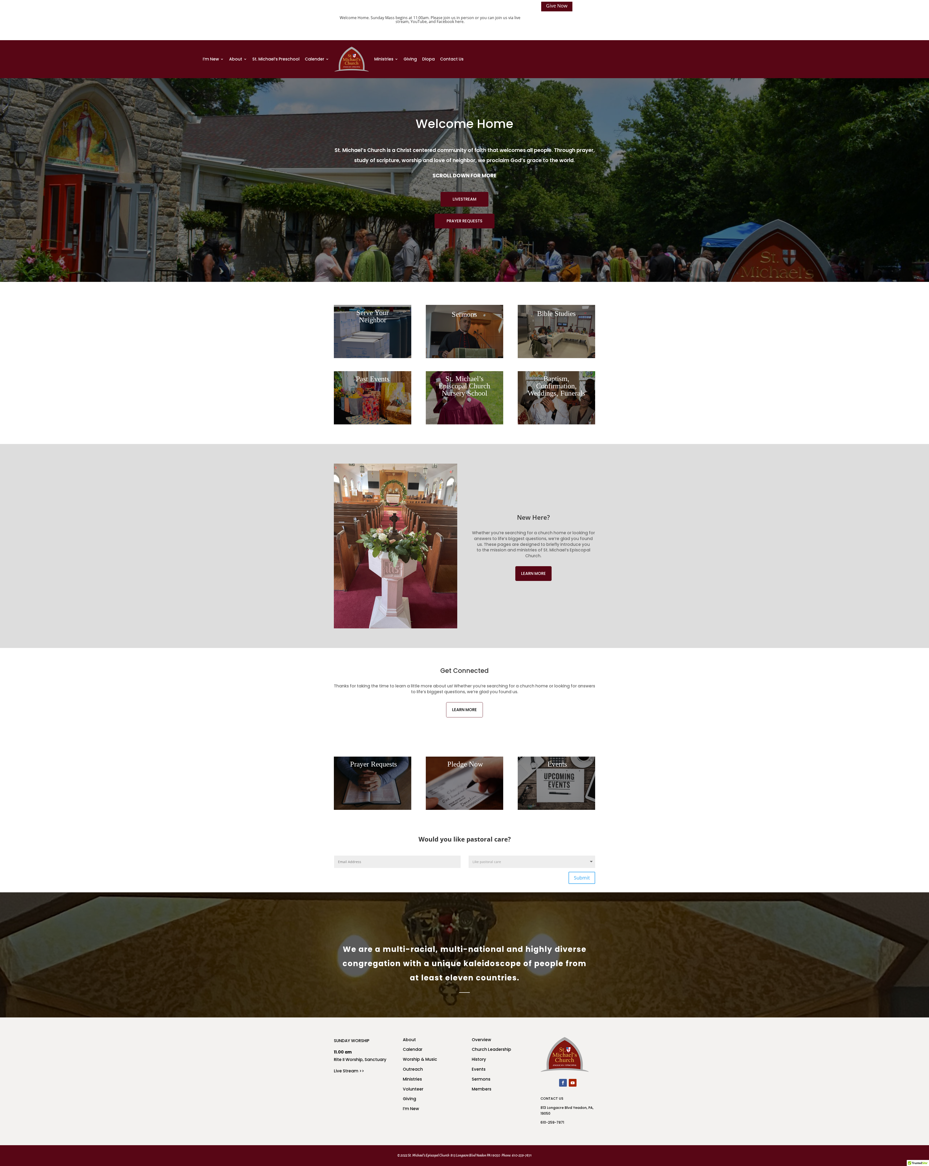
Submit (582, 877)
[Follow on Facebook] (563, 1083)
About (235, 59)
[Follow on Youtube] (573, 1083)
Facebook (445, 21)
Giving (410, 59)
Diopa (428, 59)
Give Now (557, 5)
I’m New (211, 59)
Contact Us (452, 59)
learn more (533, 573)
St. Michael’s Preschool (276, 59)
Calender (314, 59)
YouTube (419, 21)
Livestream (464, 199)
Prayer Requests (464, 221)
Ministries (383, 59)
